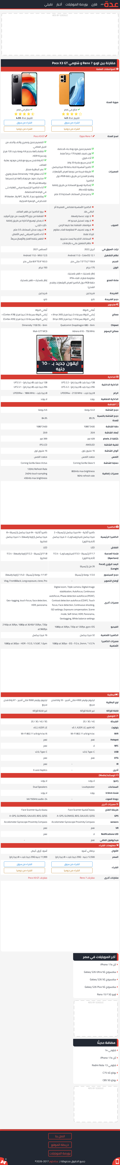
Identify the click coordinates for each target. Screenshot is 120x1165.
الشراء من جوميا (72, 129)
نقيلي (48, 4)
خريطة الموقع (60, 1145)
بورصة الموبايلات (76, 4)
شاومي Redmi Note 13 (104, 1065)
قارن (94, 4)
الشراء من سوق (72, 122)
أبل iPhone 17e (108, 964)
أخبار (59, 4)
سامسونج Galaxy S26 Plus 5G (100, 987)
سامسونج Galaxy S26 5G (103, 979)
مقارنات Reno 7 (87, 878)
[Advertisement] (60, 34)
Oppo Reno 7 (86, 136)
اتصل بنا (60, 1136)
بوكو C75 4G (109, 1072)
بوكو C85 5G (109, 1080)
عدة (111, 4)
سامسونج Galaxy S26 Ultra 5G (100, 972)
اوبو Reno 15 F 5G (106, 994)
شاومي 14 (110, 1050)
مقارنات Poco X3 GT (37, 878)
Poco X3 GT (39, 136)
